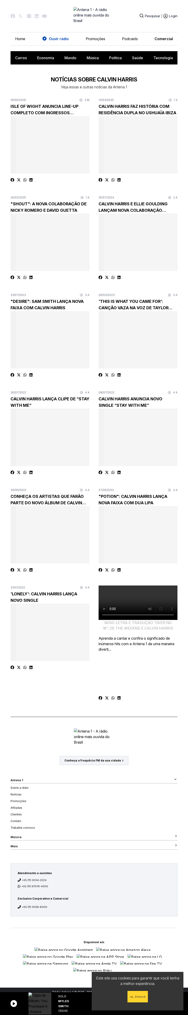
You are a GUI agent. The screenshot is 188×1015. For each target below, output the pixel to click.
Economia (45, 58)
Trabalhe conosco (23, 827)
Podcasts (130, 38)
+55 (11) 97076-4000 (35, 886)
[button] (13, 16)
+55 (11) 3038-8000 (34, 907)
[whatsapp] (25, 180)
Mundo (70, 58)
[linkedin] (31, 180)
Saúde (137, 58)
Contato (16, 821)
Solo (62, 996)
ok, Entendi (138, 996)
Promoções (95, 38)
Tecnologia (163, 58)
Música (93, 58)
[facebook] (12, 180)
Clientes (16, 814)
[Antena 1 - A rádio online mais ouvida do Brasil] (94, 16)
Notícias (16, 794)
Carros (21, 58)
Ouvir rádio (59, 38)
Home (20, 38)
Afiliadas (16, 807)
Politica (115, 58)
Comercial (164, 38)
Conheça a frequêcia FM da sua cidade (92, 760)
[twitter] (19, 180)
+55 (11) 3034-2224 (34, 880)
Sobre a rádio (20, 787)
